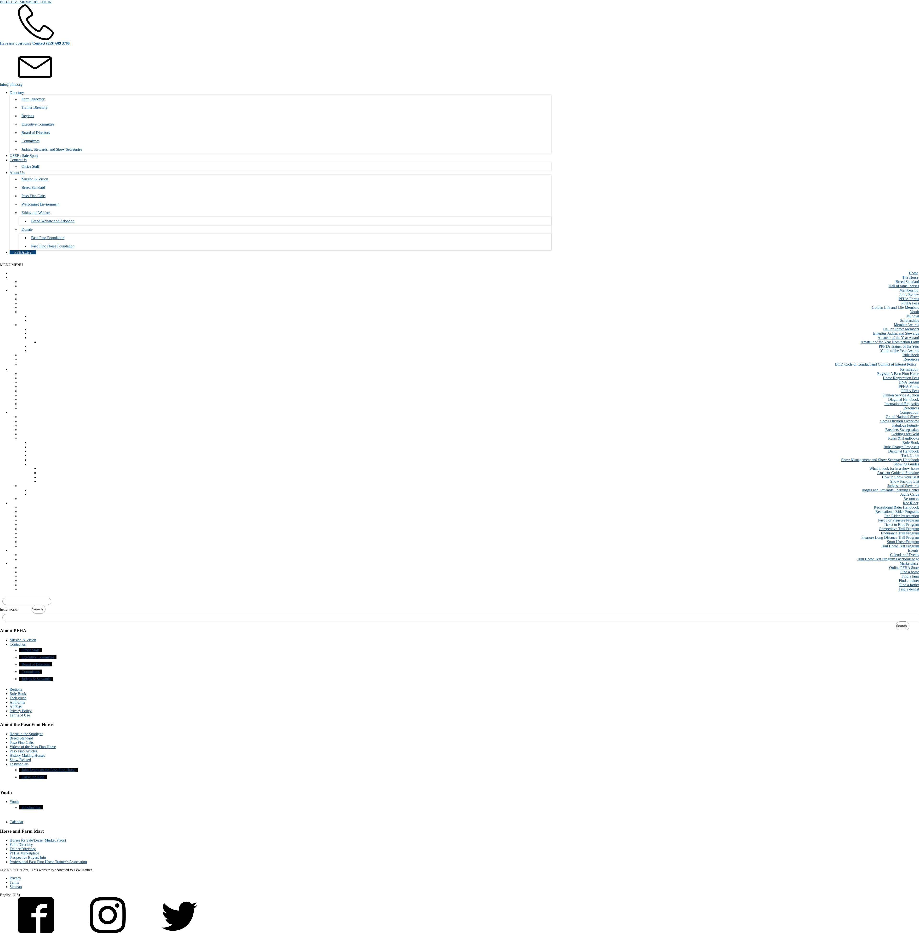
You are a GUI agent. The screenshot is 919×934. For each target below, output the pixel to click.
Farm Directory (33, 99)
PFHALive (22, 252)
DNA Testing (909, 382)
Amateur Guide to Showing (898, 473)
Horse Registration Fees (901, 378)
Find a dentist (909, 589)
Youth (914, 312)
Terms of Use (20, 715)
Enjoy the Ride (33, 777)
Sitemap (16, 887)
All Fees (16, 707)
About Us (17, 173)
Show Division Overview (899, 421)
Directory (17, 93)
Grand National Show (902, 417)
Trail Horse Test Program (900, 546)
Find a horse (909, 572)
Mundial (912, 316)
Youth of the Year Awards (899, 351)
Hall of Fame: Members (901, 329)
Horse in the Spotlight (26, 734)
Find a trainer (909, 581)
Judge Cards (909, 494)
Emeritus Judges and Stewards (896, 333)
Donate (27, 229)
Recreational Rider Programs (897, 512)
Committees (30, 141)
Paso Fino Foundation (47, 238)
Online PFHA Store (904, 568)
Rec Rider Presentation (901, 516)
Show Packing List (904, 481)
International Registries (901, 404)
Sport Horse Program (903, 542)
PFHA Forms (909, 299)
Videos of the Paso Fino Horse (33, 747)
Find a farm (910, 576)
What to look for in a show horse (894, 468)
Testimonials (19, 764)
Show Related (20, 760)
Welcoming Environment (40, 204)
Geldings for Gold (905, 434)
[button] (11, 265)
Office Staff (30, 166)
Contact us (18, 644)
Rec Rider (910, 503)
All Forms (17, 702)
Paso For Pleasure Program (898, 520)
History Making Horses (27, 755)
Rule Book (910, 355)
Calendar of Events (904, 555)
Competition (909, 412)
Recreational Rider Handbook (896, 507)
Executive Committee (38, 124)
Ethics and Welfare (36, 213)
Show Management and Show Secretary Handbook (880, 460)
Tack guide (18, 698)
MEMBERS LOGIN (36, 2)
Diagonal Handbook (903, 399)
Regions (28, 116)
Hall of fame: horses (904, 286)
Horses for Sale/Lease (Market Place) (38, 840)
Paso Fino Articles (23, 751)
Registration (909, 369)
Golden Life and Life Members (895, 307)
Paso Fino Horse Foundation (52, 246)
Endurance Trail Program (900, 533)
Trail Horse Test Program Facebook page (888, 559)
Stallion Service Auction (900, 395)
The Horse (910, 277)
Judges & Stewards (36, 679)
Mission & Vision (35, 179)
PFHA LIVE (10, 2)
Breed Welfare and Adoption (52, 221)
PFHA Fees (910, 303)
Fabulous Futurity (905, 425)
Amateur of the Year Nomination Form (890, 342)
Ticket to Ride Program (901, 524)
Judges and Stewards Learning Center (890, 490)
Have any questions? (35, 43)
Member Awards (906, 325)
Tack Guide (910, 455)
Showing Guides (906, 464)
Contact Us (18, 160)
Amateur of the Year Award (898, 338)
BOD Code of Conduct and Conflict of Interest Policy (876, 364)
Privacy (15, 878)
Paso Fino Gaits (33, 196)
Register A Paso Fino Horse (898, 374)
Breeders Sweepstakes (902, 430)
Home (913, 273)
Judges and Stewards (903, 486)
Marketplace (909, 563)
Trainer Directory (35, 107)
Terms (14, 882)
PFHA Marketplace (24, 853)
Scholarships (909, 320)
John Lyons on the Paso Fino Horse (48, 770)
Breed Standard (33, 187)
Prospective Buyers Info (28, 857)
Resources (911, 359)
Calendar (16, 822)
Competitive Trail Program (899, 529)
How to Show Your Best (900, 477)
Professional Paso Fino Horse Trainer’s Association (48, 862)
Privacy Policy (21, 711)
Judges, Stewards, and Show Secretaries (52, 149)
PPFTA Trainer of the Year (899, 346)
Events (913, 550)
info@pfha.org (11, 84)
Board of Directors (36, 133)
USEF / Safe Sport (24, 156)
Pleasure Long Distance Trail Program (890, 537)
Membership (908, 290)
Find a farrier (909, 585)
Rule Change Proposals (901, 447)
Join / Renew (909, 294)
